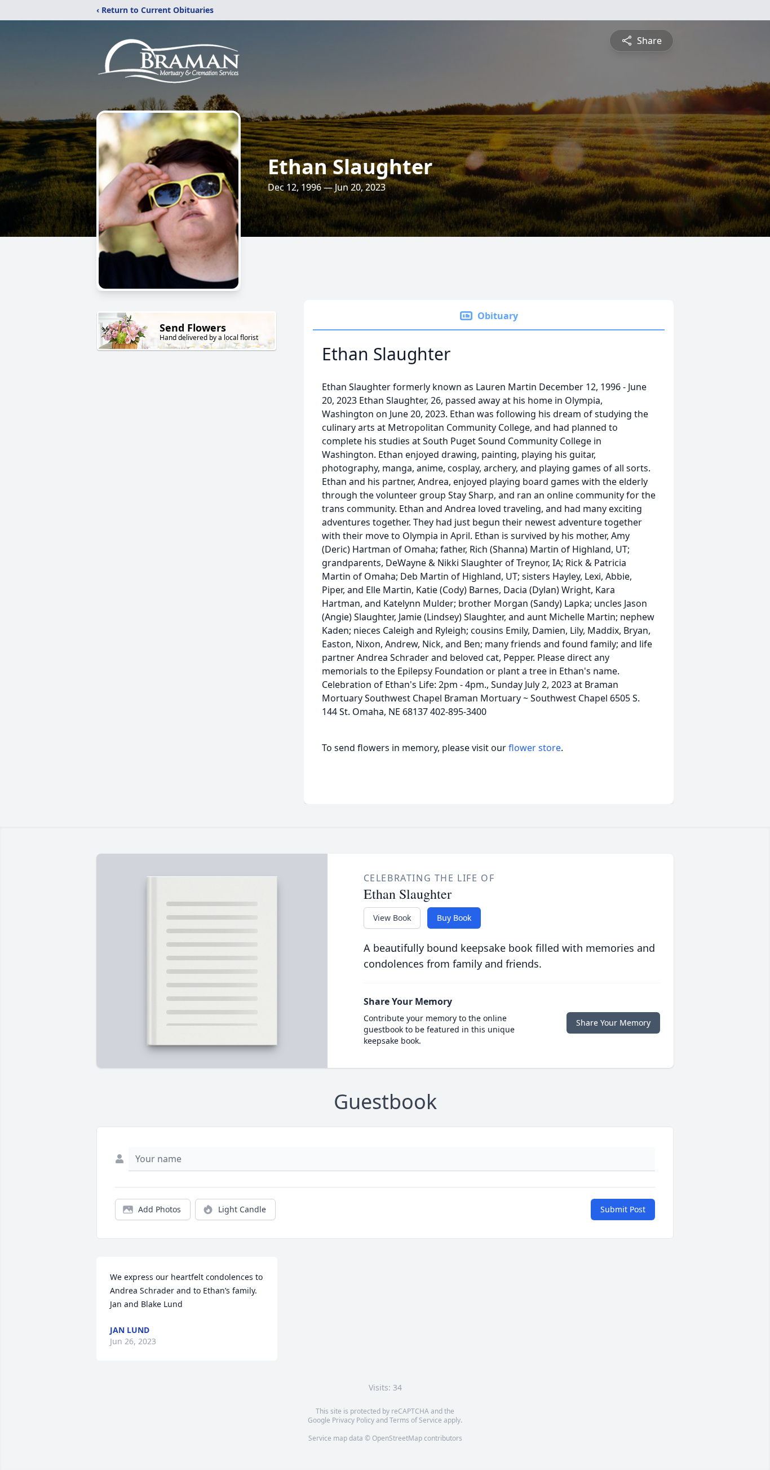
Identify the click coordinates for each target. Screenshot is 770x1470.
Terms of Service (416, 1420)
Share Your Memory (613, 1022)
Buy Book (454, 917)
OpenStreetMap (397, 1438)
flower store (534, 747)
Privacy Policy (353, 1420)
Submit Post (622, 1209)
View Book (392, 917)
